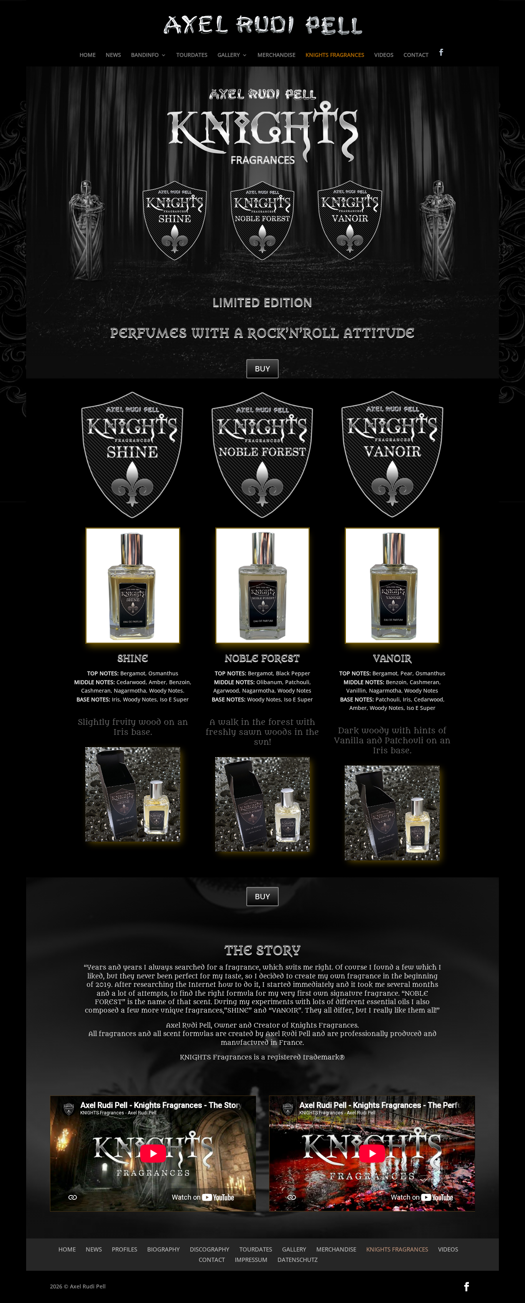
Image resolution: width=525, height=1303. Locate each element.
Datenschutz (297, 1259)
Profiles (124, 1249)
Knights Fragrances (397, 1249)
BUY (262, 368)
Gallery (294, 1249)
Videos (448, 1249)
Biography (163, 1249)
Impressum (251, 1259)
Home (67, 1249)
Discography (209, 1249)
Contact (212, 1259)
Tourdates (255, 1249)
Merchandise (336, 1249)
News (94, 1249)
